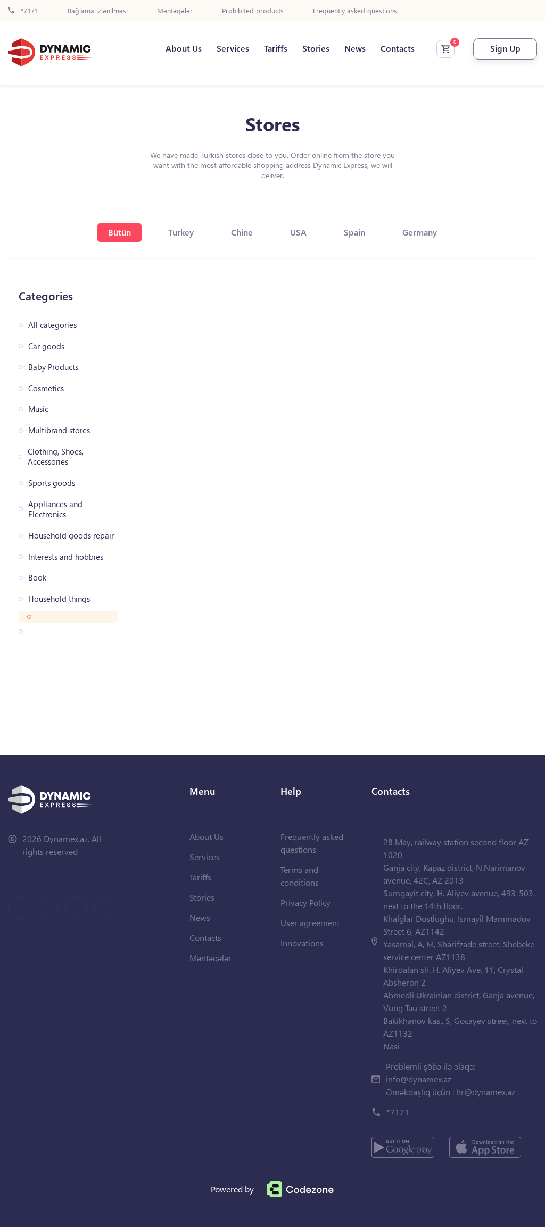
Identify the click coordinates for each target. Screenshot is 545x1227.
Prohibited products (253, 11)
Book (37, 578)
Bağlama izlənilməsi (98, 11)
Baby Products (53, 367)
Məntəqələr (175, 11)
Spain (354, 232)
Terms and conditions (299, 876)
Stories (315, 48)
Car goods (46, 346)
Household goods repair (71, 536)
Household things (59, 599)
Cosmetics (46, 388)
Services (233, 48)
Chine (242, 232)
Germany (419, 232)
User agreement (310, 922)
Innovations (302, 942)
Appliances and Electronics (55, 509)
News (355, 48)
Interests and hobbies (65, 557)
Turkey (181, 232)
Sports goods (51, 483)
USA (298, 232)
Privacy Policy (305, 902)
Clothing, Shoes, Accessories (56, 457)
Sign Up (505, 48)
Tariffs (275, 48)
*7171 (28, 11)
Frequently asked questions (355, 11)
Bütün (119, 232)
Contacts (398, 48)
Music (38, 409)
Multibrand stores (59, 430)
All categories (52, 325)
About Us (184, 48)
